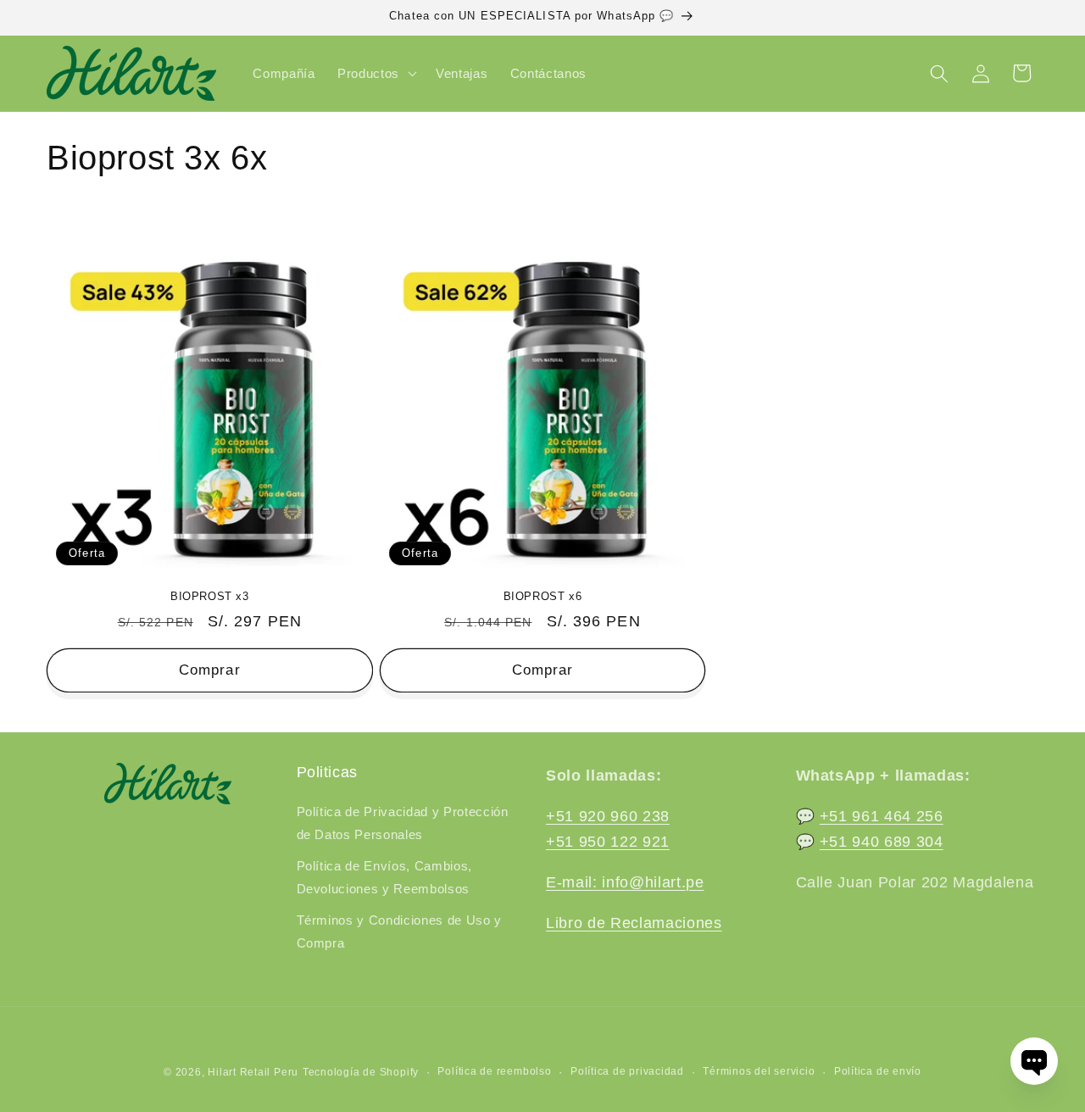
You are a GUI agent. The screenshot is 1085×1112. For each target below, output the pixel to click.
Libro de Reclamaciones (634, 923)
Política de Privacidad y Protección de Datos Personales (403, 823)
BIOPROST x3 (209, 596)
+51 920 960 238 (608, 816)
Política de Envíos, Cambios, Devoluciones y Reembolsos (384, 877)
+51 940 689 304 (881, 841)
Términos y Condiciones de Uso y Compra (399, 932)
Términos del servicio (759, 1071)
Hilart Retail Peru (253, 1072)
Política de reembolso (494, 1071)
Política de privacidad (627, 1071)
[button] (375, 73)
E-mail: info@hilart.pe (625, 882)
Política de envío (877, 1071)
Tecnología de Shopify (361, 1072)
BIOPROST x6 (543, 596)
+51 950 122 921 (608, 841)
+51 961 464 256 (881, 816)
